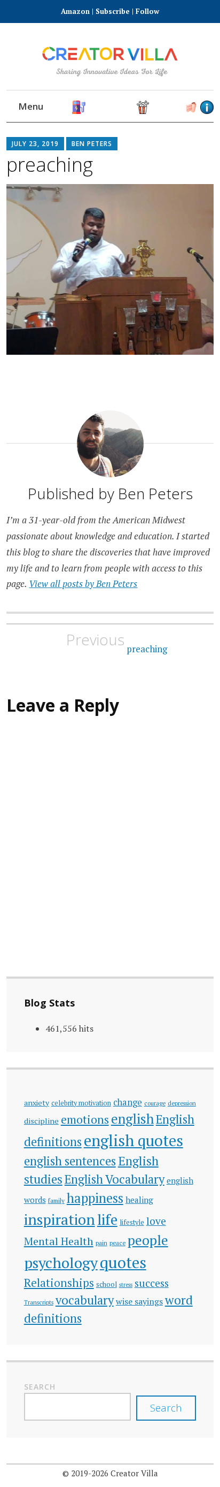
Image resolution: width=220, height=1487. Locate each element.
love (156, 1221)
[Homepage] (78, 107)
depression (182, 1103)
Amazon (76, 11)
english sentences (70, 1161)
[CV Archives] (191, 107)
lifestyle (132, 1222)
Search (40, 1387)
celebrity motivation (81, 1103)
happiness (95, 1198)
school (106, 1284)
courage (155, 1103)
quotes (123, 1262)
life (107, 1219)
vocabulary (85, 1300)
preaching (116, 642)
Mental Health (58, 1241)
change (127, 1102)
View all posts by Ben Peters (83, 583)
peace (117, 1243)
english (132, 1118)
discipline (41, 1121)
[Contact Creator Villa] (175, 107)
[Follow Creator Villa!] (94, 107)
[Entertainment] (143, 107)
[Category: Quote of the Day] (159, 107)
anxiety (36, 1102)
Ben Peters (92, 143)
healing (139, 1199)
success (152, 1283)
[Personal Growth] (110, 107)
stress (125, 1284)
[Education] (126, 107)
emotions (85, 1119)
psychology (61, 1262)
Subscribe (113, 11)
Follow (147, 11)
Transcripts (38, 1302)
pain (101, 1243)
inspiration (59, 1219)
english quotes (133, 1140)
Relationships (59, 1283)
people (148, 1240)
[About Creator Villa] (207, 107)
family (56, 1200)
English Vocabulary (114, 1179)
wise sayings (139, 1301)
